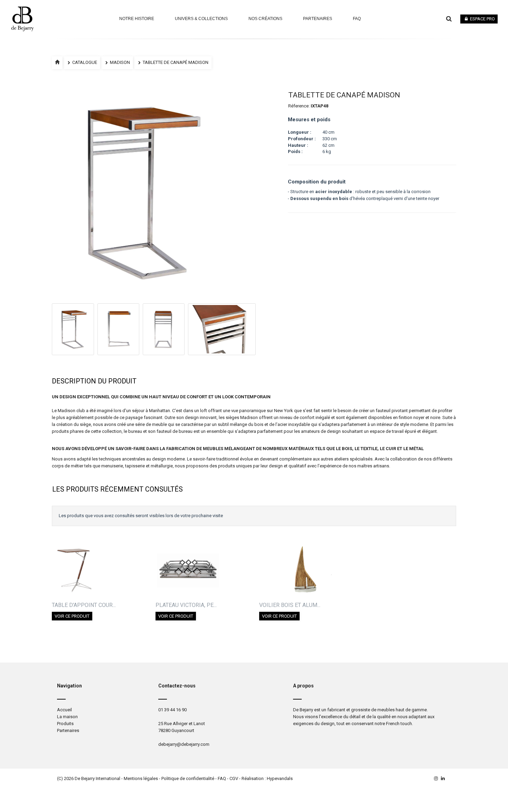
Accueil (64, 709)
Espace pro (482, 18)
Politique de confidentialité (187, 778)
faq (357, 18)
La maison (67, 716)
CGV (233, 778)
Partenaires (317, 18)
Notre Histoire (136, 18)
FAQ (222, 778)
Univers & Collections (201, 18)
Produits (65, 723)
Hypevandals (280, 778)
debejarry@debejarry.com (183, 744)
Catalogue (84, 62)
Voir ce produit (72, 616)
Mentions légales (141, 778)
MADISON (119, 62)
